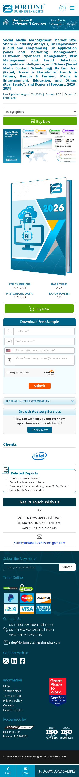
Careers (8, 705)
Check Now (40, 430)
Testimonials (12, 691)
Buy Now (42, 121)
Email (25, 773)
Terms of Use (12, 696)
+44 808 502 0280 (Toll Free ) (34, 630)
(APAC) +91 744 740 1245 (39, 528)
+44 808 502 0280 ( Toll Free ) (42, 523)
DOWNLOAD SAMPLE (59, 771)
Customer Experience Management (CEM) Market (39, 486)
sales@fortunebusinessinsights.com (39, 543)
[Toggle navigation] (72, 8)
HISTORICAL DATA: (19, 293)
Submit (39, 386)
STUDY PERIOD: (20, 284)
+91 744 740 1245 (29, 635)
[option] (39, 456)
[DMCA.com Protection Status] (11, 587)
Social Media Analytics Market (27, 482)
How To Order (13, 710)
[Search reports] (62, 8)
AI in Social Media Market (24, 478)
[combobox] (9, 350)
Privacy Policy (12, 701)
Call (8, 773)
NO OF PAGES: (59, 293)
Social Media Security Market (27, 490)
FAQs (6, 686)
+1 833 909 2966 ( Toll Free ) (41, 518)
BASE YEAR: (59, 284)
